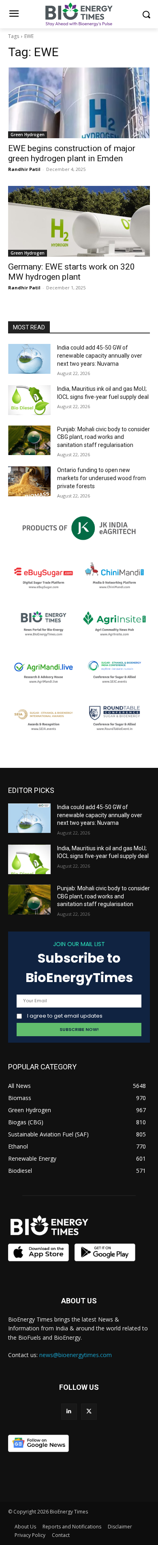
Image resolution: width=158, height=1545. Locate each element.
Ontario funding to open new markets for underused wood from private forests (101, 478)
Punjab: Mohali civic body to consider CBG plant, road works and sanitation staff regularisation (103, 437)
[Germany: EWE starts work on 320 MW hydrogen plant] (79, 221)
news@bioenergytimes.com (75, 1355)
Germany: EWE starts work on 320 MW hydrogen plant (71, 272)
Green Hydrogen (28, 134)
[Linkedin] (69, 1411)
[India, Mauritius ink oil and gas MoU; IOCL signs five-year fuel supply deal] (29, 400)
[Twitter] (89, 1411)
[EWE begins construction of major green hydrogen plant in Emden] (79, 102)
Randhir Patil (24, 169)
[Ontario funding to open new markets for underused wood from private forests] (29, 481)
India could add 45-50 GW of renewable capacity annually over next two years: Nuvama (99, 355)
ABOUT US (79, 1300)
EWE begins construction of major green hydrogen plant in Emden (71, 153)
